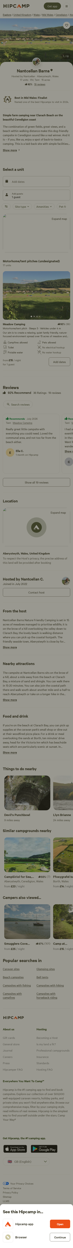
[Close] (36, 624)
